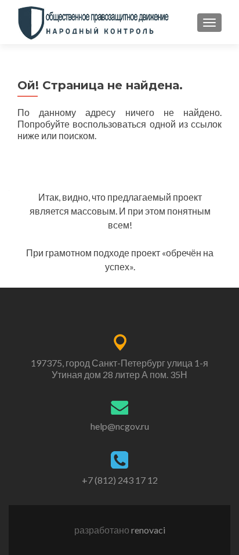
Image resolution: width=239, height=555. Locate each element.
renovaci (148, 529)
